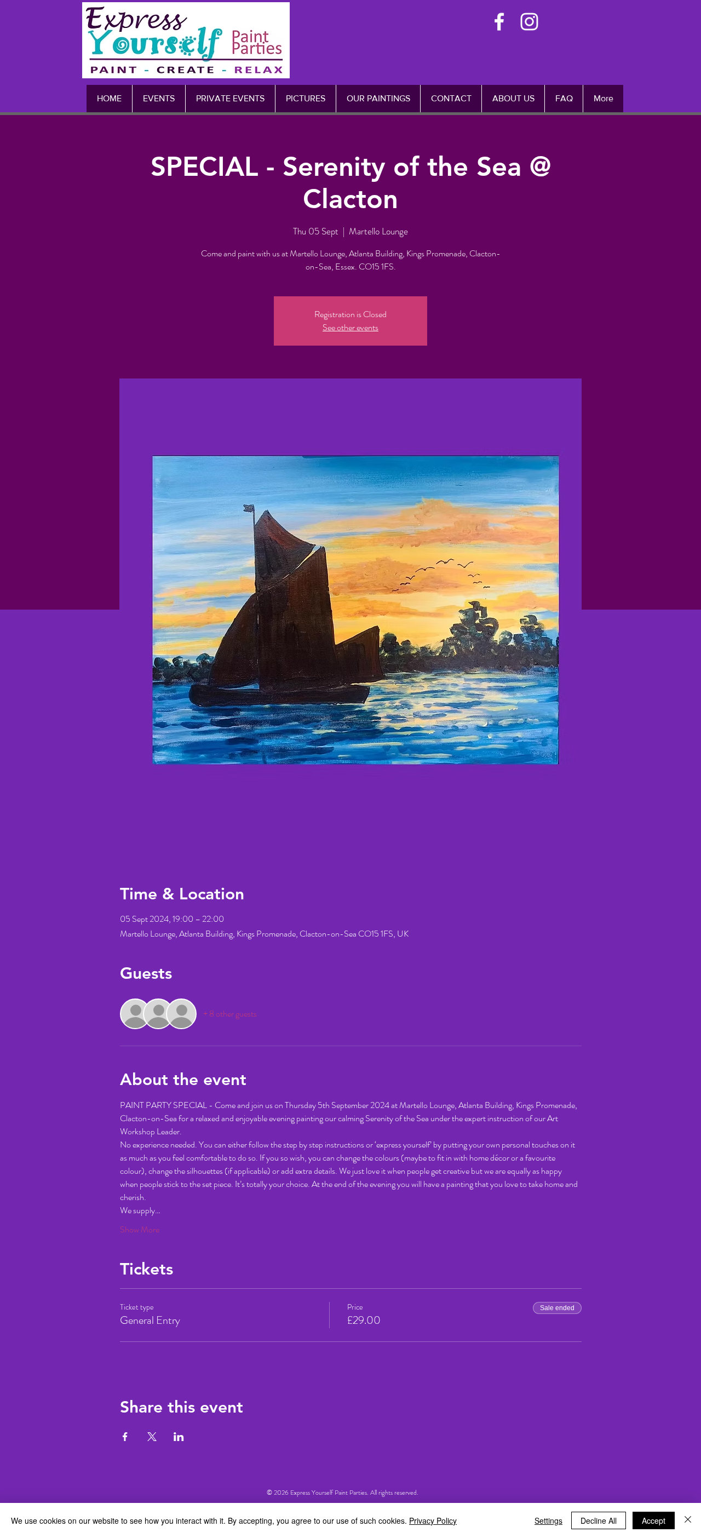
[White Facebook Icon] (499, 21)
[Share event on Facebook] (125, 1436)
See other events (350, 327)
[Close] (687, 1520)
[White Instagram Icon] (529, 21)
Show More (139, 1230)
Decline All (599, 1520)
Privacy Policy (433, 1520)
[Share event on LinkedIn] (179, 1436)
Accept (653, 1520)
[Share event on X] (152, 1436)
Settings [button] (548, 1520)
